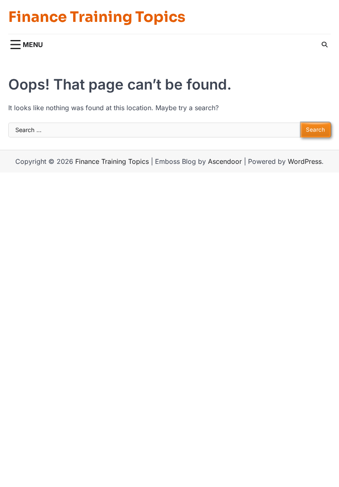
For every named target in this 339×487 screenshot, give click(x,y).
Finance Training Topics (96, 17)
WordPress (305, 161)
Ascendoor (225, 161)
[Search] (324, 44)
